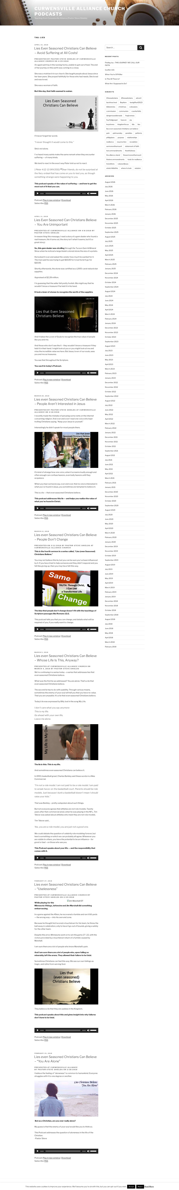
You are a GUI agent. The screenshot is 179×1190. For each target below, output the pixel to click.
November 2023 (111, 332)
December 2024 (111, 273)
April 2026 (109, 200)
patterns (138, 133)
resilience (110, 142)
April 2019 (109, 583)
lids (133, 124)
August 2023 (110, 346)
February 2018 (110, 647)
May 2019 (109, 578)
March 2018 (110, 642)
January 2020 (110, 542)
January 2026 (110, 214)
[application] (66, 193)
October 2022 (110, 392)
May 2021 (109, 469)
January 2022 (110, 432)
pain (108, 133)
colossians (133, 107)
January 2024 (110, 323)
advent (138, 98)
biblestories (110, 107)
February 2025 (110, 264)
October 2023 (110, 337)
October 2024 (110, 282)
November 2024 (111, 278)
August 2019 (110, 565)
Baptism (123, 102)
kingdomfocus (123, 124)
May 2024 (109, 305)
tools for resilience (135, 159)
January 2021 (110, 487)
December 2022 (111, 382)
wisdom (138, 168)
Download (66, 200)
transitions (110, 164)
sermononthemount (114, 146)
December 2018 (111, 601)
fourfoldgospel (112, 120)
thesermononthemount (132, 155)
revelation (133, 142)
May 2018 (109, 633)
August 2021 (110, 455)
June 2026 (109, 191)
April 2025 (109, 255)
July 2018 (108, 624)
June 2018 (109, 628)
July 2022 (108, 405)
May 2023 (109, 360)
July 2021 (108, 460)
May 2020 (109, 524)
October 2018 (110, 610)
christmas (122, 107)
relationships (132, 137)
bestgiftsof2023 (136, 102)
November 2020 (111, 496)
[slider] (93, 193)
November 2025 (111, 223)
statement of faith (132, 146)
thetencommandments (115, 159)
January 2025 (110, 269)
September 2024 (111, 287)
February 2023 (110, 373)
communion (123, 111)
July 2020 (109, 515)
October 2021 (110, 446)
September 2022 (111, 396)
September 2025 (111, 232)
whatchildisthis (112, 168)
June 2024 (109, 300)
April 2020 (109, 528)
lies (139, 124)
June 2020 (109, 519)
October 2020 (110, 501)
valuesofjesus (123, 164)
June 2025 (109, 246)
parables (128, 133)
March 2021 (109, 478)
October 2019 (110, 555)
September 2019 (111, 560)
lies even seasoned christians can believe (122, 129)
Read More (149, 1186)
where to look (126, 168)
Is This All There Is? (112, 79)
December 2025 (111, 218)
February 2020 (111, 537)
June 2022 (109, 410)
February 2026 (110, 209)
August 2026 (110, 182)
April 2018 (109, 637)
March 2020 (110, 533)
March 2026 (110, 205)
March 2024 (110, 314)
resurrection (121, 142)
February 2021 (110, 483)
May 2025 (109, 250)
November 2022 (111, 387)
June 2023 (109, 355)
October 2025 (110, 228)
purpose (121, 137)
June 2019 (109, 574)
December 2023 (111, 328)
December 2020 (111, 492)
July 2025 (109, 241)
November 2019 (111, 551)
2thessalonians (127, 98)
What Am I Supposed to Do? (116, 83)
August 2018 (110, 619)
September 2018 (111, 615)
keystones (110, 124)
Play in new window (51, 200)
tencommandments (114, 151)
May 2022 (109, 414)
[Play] (37, 193)
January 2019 (110, 597)
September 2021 (111, 451)
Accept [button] (131, 1187)
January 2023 (110, 378)
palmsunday (117, 133)
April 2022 (109, 419)
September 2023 (111, 341)
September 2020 (111, 505)
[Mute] (88, 193)
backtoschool (111, 102)
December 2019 (111, 546)
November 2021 (111, 442)
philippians (110, 137)
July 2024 (109, 296)
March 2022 (110, 423)
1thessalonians (112, 98)
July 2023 (109, 350)
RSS (46, 203)
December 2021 (111, 437)
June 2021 (109, 464)
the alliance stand (113, 155)
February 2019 (110, 592)
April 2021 (109, 474)
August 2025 (110, 237)
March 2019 (110, 587)
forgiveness (129, 116)
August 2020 (110, 510)
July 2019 (108, 569)
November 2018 (111, 606)
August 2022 (110, 401)
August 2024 (110, 291)
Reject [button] (140, 1187)
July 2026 (109, 187)
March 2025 (110, 259)
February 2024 (110, 319)
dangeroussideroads (114, 116)
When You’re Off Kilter (113, 74)
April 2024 (109, 310)
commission (111, 111)
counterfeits (136, 111)
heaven (124, 120)
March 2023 (110, 369)
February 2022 (110, 428)
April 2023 (109, 364)
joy (131, 120)
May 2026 (109, 196)
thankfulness (130, 151)
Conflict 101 (109, 70)
